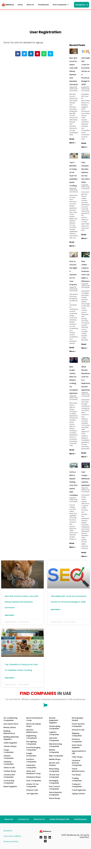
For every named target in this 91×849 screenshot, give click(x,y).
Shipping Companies (77, 734)
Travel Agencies (79, 790)
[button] (60, 4)
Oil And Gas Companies (54, 775)
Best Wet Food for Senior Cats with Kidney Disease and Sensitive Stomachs (73, 71)
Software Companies (77, 740)
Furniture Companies (31, 760)
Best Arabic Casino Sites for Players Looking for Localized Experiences (74, 380)
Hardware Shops (33, 777)
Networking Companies (54, 770)
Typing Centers (78, 793)
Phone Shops (54, 798)
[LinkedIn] (49, 837)
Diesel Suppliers (10, 786)
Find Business (43, 5)
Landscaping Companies (54, 727)
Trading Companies (77, 779)
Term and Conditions (12, 836)
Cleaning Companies (9, 762)
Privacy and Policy (11, 841)
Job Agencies (32, 793)
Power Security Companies (78, 725)
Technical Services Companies (77, 762)
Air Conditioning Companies (10, 719)
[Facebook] (40, 837)
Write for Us (39, 819)
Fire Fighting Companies (31, 742)
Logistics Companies (54, 733)
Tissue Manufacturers (78, 770)
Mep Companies (56, 756)
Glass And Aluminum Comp (33, 772)
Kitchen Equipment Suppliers (53, 720)
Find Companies (59, 5)
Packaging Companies (54, 781)
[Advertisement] (44, 16)
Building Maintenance (9, 732)
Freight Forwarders (31, 754)
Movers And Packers (54, 764)
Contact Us (23, 819)
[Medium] (45, 841)
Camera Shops (10, 746)
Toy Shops (76, 774)
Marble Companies (54, 751)
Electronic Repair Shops (33, 725)
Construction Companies (9, 775)
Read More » (10, 615)
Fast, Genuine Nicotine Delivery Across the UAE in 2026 (85, 172)
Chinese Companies (9, 757)
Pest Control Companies (54, 787)
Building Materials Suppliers (11, 738)
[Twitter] (45, 837)
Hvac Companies (33, 780)
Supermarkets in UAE (79, 752)
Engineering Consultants (31, 737)
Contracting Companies (9, 781)
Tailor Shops (77, 757)
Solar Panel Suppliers (77, 746)
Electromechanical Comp (34, 719)
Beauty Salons (10, 727)
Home (20, 5)
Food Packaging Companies (33, 748)
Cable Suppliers (10, 743)
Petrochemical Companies (55, 793)
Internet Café (32, 790)
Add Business (80, 819)
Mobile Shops (55, 759)
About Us (30, 5)
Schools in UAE (78, 730)
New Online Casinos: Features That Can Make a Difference (85, 271)
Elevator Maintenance (32, 731)
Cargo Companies (9, 751)
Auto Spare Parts (11, 724)
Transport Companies (77, 785)
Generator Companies (31, 766)
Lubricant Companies (54, 739)
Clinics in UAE (9, 767)
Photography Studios (77, 719)
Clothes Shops (10, 771)
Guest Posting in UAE (59, 819)
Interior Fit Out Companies (32, 785)
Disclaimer (8, 831)
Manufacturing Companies (55, 745)
